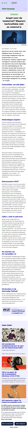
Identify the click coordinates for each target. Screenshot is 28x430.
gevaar (24, 266)
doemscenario (6, 191)
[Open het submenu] (26, 8)
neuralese (4, 228)
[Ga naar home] (14, 3)
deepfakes (21, 171)
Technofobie (14, 89)
